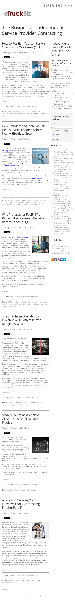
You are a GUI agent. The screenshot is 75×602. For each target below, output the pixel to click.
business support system (24, 114)
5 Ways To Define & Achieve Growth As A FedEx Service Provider (21, 418)
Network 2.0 (36, 111)
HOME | (28, 596)
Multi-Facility (39, 114)
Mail (71, 5)
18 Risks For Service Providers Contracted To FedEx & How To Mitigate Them (63, 176)
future (37, 304)
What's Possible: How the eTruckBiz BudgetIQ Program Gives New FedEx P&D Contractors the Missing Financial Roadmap (63, 209)
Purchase (32, 403)
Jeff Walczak (14, 53)
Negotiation (6, 304)
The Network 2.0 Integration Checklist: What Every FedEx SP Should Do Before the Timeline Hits (62, 229)
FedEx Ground (60, 246)
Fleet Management (33, 202)
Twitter (68, 5)
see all (53, 257)
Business (42, 200)
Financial (40, 403)
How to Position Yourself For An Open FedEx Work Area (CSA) (23, 45)
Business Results (61, 253)
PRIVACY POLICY (35, 596)
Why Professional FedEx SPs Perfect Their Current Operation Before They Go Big (24, 218)
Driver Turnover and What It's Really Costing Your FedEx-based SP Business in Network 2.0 (63, 220)
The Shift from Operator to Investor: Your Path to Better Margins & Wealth (21, 320)
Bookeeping (16, 200)
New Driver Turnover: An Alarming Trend (63, 159)
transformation (7, 405)
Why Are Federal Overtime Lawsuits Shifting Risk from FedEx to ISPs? (63, 165)
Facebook (65, 5)
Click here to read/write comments (25, 106)
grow (27, 237)
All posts (5, 590)
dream (19, 237)
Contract (28, 111)
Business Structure (14, 580)
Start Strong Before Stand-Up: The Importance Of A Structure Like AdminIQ (62, 198)
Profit (26, 403)
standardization (37, 178)
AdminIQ (18, 204)
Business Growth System (31, 204)
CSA (43, 111)
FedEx (22, 111)
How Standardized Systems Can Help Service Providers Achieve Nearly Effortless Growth (23, 130)
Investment (42, 302)
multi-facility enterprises (14, 164)
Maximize (16, 306)
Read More (6, 101)
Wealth (9, 306)
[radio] (62, 134)
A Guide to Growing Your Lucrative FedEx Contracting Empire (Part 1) (21, 504)
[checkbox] (62, 134)
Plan (40, 580)
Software (22, 202)
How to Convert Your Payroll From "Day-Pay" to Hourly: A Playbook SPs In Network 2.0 (63, 153)
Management (27, 200)
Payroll (35, 200)
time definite (16, 304)
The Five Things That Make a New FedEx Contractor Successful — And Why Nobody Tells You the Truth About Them (63, 187)
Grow (12, 114)
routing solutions (27, 304)
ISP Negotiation (13, 111)
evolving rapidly (7, 151)
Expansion (6, 114)
